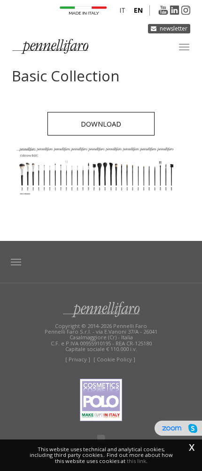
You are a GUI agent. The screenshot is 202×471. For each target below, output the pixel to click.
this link (136, 460)
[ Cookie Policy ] (114, 359)
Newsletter (173, 28)
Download (101, 123)
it (122, 10)
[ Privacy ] (77, 359)
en (138, 10)
